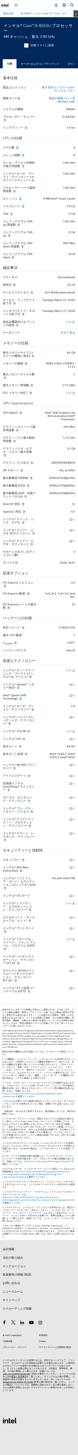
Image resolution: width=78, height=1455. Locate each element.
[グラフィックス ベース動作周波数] (17, 430)
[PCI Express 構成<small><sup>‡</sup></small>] (28, 593)
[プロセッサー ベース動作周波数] (14, 191)
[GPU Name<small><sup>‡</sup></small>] (21, 412)
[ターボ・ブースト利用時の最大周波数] (23, 166)
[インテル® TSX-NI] (28, 731)
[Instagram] (40, 1323)
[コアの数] (17, 147)
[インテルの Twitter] (13, 1323)
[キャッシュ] (20, 198)
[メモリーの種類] (26, 363)
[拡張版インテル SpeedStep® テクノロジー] (9, 789)
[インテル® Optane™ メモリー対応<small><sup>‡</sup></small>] (18, 687)
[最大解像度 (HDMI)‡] (31, 477)
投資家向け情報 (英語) (17, 1274)
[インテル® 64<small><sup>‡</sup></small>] (24, 738)
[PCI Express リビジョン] (5, 585)
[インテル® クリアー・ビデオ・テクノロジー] (32, 544)
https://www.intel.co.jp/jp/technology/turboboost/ (47, 1161)
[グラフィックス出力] (32, 462)
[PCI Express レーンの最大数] (9, 607)
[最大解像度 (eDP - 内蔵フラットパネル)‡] (25, 496)
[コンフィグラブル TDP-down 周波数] (22, 246)
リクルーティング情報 (17, 1308)
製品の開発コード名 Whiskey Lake (62, 100)
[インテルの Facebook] (4, 1323)
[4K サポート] (22, 470)
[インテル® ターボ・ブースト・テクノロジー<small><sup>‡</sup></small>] (33, 709)
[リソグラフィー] (26, 127)
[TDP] (11, 213)
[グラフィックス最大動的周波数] (14, 440)
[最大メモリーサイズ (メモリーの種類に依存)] (33, 355)
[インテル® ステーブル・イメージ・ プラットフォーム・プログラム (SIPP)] (5, 948)
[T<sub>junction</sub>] (15, 642)
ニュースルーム (13, 1291)
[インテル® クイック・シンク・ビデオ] (23, 522)
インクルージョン (14, 1266)
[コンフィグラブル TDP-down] (13, 257)
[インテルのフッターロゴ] (10, 1420)
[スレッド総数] (23, 155)
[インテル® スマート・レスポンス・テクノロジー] (5, 839)
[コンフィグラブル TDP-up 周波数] (18, 224)
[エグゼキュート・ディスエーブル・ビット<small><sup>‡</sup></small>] (30, 920)
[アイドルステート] (29, 775)
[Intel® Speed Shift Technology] (20, 698)
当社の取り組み (13, 1258)
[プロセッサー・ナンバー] (5, 120)
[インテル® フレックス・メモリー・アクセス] (32, 811)
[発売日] (14, 284)
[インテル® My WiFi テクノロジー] (14, 768)
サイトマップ (11, 1300)
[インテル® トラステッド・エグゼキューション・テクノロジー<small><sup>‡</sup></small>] (30, 909)
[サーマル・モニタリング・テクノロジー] (29, 800)
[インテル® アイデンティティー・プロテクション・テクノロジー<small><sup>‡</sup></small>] (30, 825)
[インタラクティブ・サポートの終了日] (23, 314)
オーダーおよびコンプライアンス (40, 63)
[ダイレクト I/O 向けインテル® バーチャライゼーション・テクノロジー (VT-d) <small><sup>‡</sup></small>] (16, 980)
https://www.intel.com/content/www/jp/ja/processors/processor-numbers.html (32, 1095)
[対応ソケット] (23, 627)
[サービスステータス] (32, 292)
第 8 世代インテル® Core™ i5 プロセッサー (58, 89)
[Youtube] (31, 1323)
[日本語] (64, 5)
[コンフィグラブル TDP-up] (9, 235)
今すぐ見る (68, 333)
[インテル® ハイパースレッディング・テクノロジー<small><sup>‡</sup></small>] (9, 723)
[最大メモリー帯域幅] (32, 385)
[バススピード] (23, 206)
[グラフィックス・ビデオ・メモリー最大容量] (5, 455)
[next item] (75, 13)
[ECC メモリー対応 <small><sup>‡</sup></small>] (31, 392)
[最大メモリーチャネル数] (5, 377)
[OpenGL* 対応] (24, 511)
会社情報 (8, 1249)
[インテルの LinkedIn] (22, 1323)
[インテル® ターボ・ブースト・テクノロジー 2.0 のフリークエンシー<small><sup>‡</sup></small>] (33, 180)
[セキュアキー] (23, 859)
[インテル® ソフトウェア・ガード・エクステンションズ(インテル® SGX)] (5, 888)
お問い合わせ (11, 1283)
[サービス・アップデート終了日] (14, 303)
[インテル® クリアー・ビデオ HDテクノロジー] (34, 533)
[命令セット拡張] (26, 753)
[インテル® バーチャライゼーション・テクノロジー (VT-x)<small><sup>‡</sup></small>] (18, 963)
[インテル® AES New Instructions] (21, 870)
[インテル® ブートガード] (5, 931)
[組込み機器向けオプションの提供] (17, 325)
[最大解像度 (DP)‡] (28, 485)
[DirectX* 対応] (23, 504)
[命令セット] (20, 746)
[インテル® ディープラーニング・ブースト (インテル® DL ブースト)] (30, 676)
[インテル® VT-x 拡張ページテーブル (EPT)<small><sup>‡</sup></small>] (29, 991)
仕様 (9, 63)
